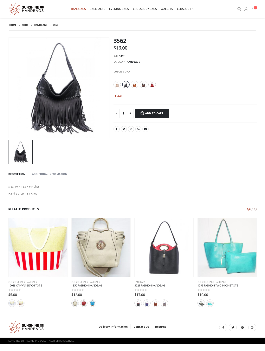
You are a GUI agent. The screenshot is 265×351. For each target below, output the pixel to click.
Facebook (116, 129)
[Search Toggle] (239, 9)
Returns (160, 326)
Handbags (78, 9)
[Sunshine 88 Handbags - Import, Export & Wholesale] (26, 9)
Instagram (252, 327)
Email (145, 129)
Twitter (124, 129)
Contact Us (141, 326)
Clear (118, 96)
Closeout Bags (16, 282)
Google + (138, 129)
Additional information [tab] (49, 174)
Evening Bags (119, 9)
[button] (248, 209)
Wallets (167, 9)
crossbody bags (145, 9)
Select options (60, 224)
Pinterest (242, 327)
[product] (38, 247)
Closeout (184, 9)
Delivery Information (113, 326)
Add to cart (154, 113)
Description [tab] (16, 174)
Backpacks (97, 9)
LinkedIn (131, 129)
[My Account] (246, 8)
